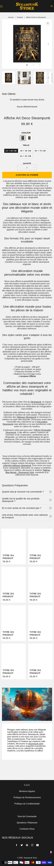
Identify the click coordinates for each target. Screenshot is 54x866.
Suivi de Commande (27, 816)
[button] (27, 65)
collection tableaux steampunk (17, 465)
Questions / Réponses (27, 823)
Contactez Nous (27, 829)
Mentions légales (27, 791)
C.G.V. (27, 785)
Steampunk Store (30, 858)
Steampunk (36, 402)
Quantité (27, 163)
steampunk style (35, 744)
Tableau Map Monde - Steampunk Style (28, 471)
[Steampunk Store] (27, 6)
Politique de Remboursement (27, 797)
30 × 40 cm (25, 151)
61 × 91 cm (25, 156)
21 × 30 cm (11, 151)
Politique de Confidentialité (27, 804)
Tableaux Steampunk (26, 417)
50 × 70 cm (40, 151)
